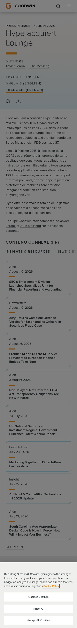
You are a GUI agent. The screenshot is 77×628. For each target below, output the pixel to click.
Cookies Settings (38, 597)
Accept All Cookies (38, 620)
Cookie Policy (51, 586)
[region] (38, 595)
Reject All (38, 609)
